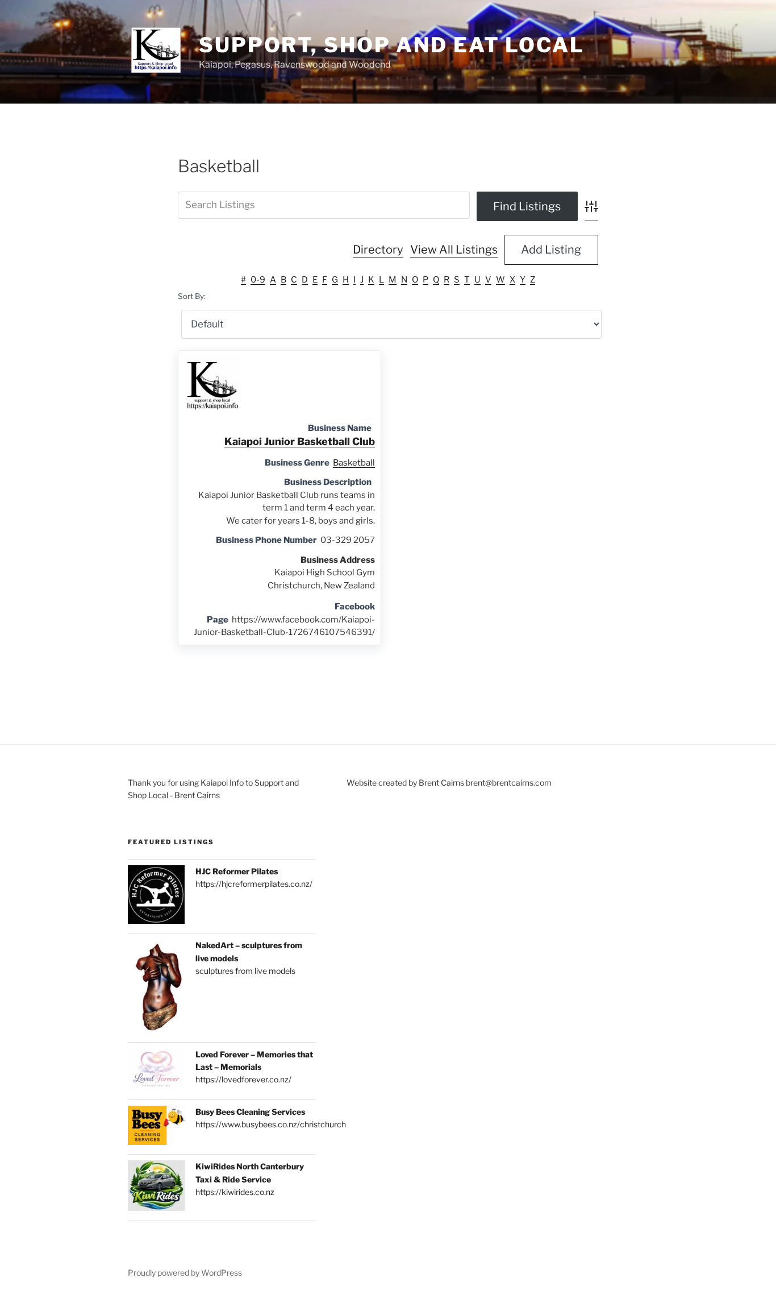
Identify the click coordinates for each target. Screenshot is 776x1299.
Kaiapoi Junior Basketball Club (299, 441)
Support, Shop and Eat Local (392, 44)
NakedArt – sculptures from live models (248, 951)
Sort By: (192, 296)
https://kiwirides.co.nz (234, 1192)
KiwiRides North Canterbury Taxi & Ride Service (249, 1172)
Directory (378, 249)
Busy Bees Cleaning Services (250, 1112)
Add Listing (551, 249)
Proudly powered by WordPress (185, 1272)
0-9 (258, 280)
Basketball (354, 463)
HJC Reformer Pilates (236, 871)
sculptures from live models (245, 971)
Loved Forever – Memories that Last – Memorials (254, 1060)
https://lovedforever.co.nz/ (243, 1079)
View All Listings (454, 249)
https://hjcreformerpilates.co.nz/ (253, 884)
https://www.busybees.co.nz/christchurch (270, 1124)
